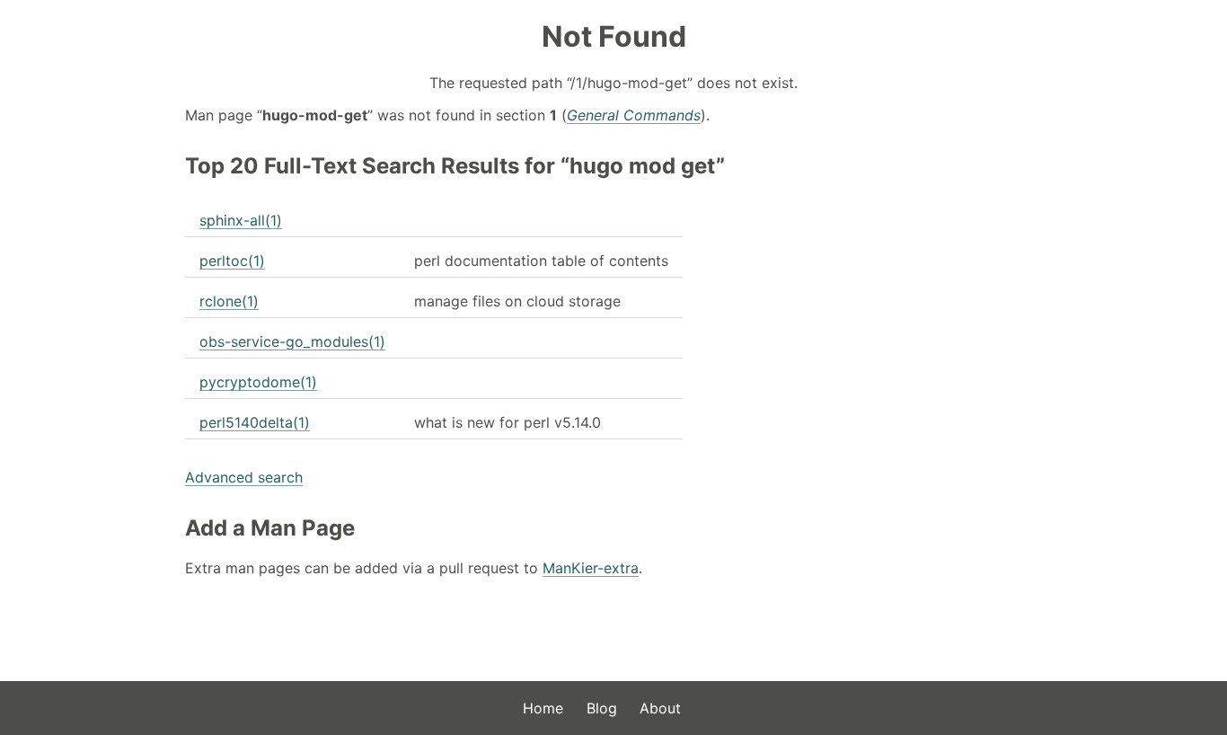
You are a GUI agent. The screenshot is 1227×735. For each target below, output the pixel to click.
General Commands (634, 115)
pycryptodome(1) (258, 382)
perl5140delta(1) (254, 422)
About (660, 708)
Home (543, 708)
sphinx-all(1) (240, 220)
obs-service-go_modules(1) (292, 341)
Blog (602, 708)
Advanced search (244, 477)
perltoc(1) (232, 261)
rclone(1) (229, 301)
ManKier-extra (591, 568)
